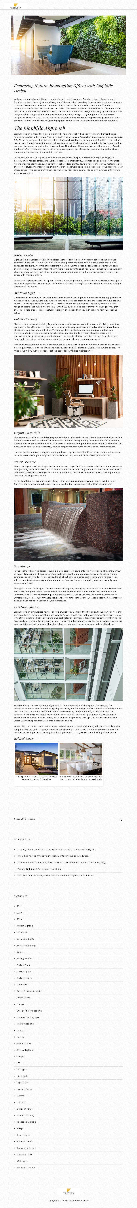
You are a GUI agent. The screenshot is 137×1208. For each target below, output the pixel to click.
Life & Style (22, 1076)
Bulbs (20, 952)
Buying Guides (24, 958)
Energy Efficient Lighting (29, 1011)
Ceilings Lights (24, 978)
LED (18, 1063)
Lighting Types (24, 1089)
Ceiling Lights (24, 971)
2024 (19, 919)
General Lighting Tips (28, 1017)
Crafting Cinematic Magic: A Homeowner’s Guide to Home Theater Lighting (57, 849)
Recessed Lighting (26, 1122)
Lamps (20, 1056)
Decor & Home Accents (29, 991)
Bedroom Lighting (26, 945)
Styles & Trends (25, 1141)
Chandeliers (23, 984)
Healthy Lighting (25, 1024)
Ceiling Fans (23, 965)
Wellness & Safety (26, 1167)
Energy (20, 1004)
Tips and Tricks (25, 1154)
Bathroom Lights (25, 939)
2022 (19, 906)
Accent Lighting (25, 925)
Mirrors (20, 1095)
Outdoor (21, 1102)
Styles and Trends (26, 1148)
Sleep (20, 1128)
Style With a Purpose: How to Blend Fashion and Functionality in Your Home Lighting (62, 862)
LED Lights (22, 1069)
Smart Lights (23, 1135)
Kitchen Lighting (25, 1050)
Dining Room (23, 997)
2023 (19, 912)
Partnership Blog (25, 1115)
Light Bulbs (22, 1082)
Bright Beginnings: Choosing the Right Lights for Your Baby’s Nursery (53, 856)
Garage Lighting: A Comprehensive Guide (40, 869)
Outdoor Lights (25, 1109)
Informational (24, 1043)
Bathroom (22, 932)
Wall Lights (22, 1161)
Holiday (21, 1030)
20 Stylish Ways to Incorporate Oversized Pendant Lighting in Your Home (56, 875)
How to (20, 1037)
